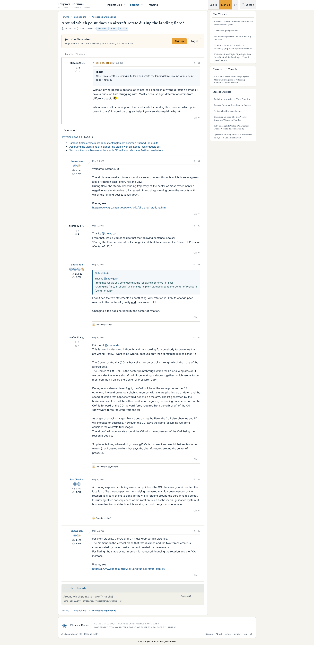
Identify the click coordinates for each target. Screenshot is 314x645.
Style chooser (70, 634)
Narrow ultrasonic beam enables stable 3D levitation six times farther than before (116, 150)
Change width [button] (91, 634)
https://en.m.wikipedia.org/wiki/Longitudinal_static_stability (128, 568)
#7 (199, 531)
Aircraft (102, 28)
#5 (199, 337)
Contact (209, 634)
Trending (152, 4)
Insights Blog (114, 4)
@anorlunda (112, 345)
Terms (227, 634)
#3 (199, 225)
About (219, 634)
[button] (124, 4)
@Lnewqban (109, 233)
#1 (199, 63)
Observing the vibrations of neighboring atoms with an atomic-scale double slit (114, 146)
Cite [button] (195, 117)
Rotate (123, 28)
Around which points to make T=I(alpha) (88, 596)
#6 (199, 479)
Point (113, 28)
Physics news (70, 136)
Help (245, 634)
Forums (134, 4)
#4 (199, 264)
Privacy (236, 634)
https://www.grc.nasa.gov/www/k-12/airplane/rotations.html (129, 207)
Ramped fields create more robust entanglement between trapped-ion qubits (113, 142)
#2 (199, 161)
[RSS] (251, 634)
